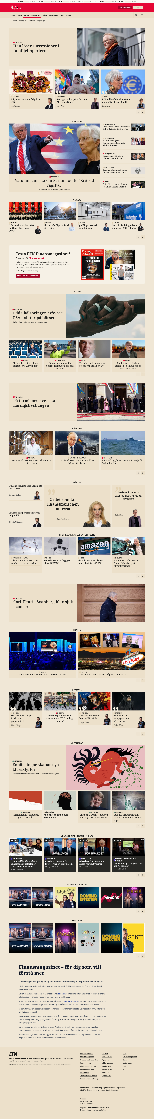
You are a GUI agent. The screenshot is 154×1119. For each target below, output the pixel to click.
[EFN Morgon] (20, 897)
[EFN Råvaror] (111, 897)
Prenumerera (125, 8)
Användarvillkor (86, 1053)
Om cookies (84, 1072)
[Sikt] (134, 938)
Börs (125, 1060)
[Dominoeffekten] (88, 897)
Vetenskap (127, 1063)
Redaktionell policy (87, 1069)
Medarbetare (107, 1069)
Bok (124, 1066)
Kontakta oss (107, 1057)
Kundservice (106, 1066)
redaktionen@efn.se (99, 1110)
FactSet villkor (86, 1063)
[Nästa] (143, 112)
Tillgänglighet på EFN (88, 1076)
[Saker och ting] (88, 938)
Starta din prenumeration (27, 275)
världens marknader (70, 1001)
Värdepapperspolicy (88, 1066)
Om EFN (105, 1053)
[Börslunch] (42, 897)
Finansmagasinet (130, 1057)
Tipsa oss (105, 1060)
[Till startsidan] (16, 8)
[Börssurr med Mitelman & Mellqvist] (65, 897)
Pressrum (105, 1072)
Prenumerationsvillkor (89, 1060)
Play (124, 1053)
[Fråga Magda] (134, 897)
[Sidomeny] (142, 15)
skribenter (61, 994)
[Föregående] (138, 112)
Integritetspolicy (87, 1057)
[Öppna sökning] (136, 15)
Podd (125, 1069)
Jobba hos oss (107, 1063)
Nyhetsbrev (106, 1076)
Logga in (138, 8)
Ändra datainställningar (89, 1079)
